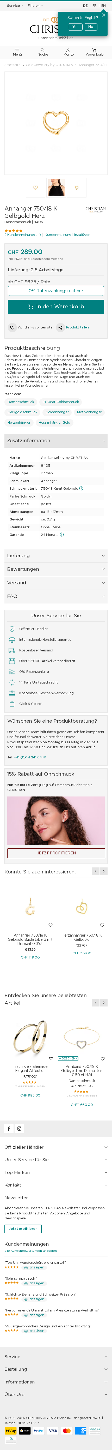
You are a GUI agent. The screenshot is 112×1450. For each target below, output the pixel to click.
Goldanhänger (57, 412)
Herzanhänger (19, 422)
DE (85, 6)
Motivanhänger (89, 412)
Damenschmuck (21, 402)
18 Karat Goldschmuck (60, 402)
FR (94, 6)
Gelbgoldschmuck (22, 412)
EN (103, 6)
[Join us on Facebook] (9, 1132)
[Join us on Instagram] (19, 1132)
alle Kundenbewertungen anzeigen (30, 1250)
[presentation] (95, 871)
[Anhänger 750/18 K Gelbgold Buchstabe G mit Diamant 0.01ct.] (30, 906)
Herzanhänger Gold (54, 422)
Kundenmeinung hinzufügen (67, 235)
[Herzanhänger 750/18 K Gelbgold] (82, 906)
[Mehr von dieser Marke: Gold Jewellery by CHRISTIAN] (92, 209)
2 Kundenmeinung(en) (22, 235)
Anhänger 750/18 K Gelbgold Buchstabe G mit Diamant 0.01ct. (30, 940)
